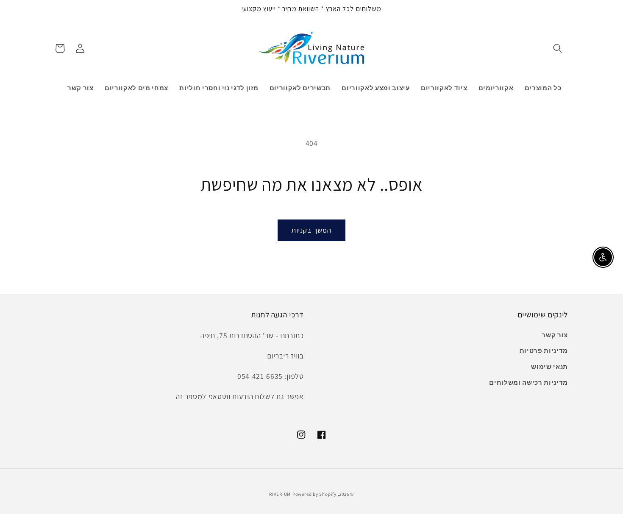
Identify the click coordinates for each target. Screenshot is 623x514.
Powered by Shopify (314, 494)
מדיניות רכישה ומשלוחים (528, 382)
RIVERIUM (280, 494)
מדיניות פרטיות (544, 350)
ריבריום (278, 356)
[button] (558, 48)
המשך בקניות (311, 230)
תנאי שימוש (549, 366)
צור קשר (555, 335)
